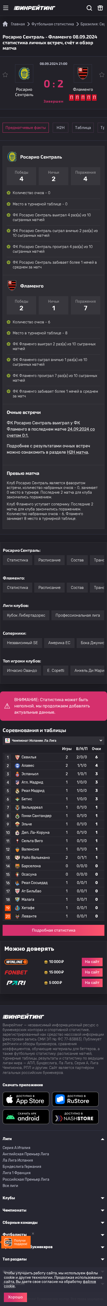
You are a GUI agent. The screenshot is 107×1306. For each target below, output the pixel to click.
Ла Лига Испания (18, 1160)
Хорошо (15, 1297)
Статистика (17, 560)
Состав (77, 560)
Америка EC (59, 642)
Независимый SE (22, 642)
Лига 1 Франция (17, 1173)
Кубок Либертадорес (26, 615)
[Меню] (6, 8)
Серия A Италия (16, 1148)
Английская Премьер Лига (26, 1154)
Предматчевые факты (25, 127)
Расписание (49, 560)
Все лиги (10, 1186)
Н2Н (61, 127)
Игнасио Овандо (22, 670)
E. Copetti (55, 670)
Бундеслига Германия (22, 1166)
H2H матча (77, 452)
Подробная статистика (53, 930)
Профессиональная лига (78, 615)
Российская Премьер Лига (26, 1179)
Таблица (83, 127)
